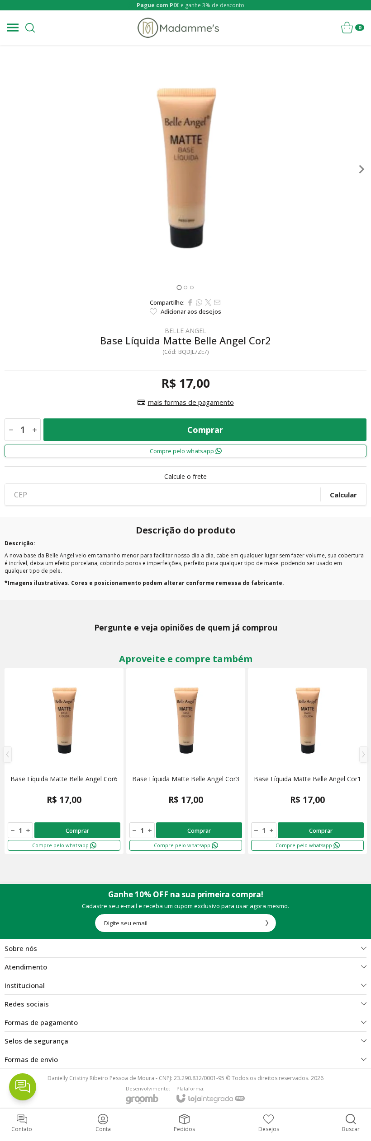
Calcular (343, 494)
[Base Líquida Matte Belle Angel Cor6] (64, 760)
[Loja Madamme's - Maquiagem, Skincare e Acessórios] (178, 27)
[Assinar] (267, 923)
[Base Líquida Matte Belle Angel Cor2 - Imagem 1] (185, 169)
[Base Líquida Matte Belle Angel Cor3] (186, 760)
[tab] (178, 287)
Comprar (205, 429)
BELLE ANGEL (185, 331)
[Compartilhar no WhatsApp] (199, 302)
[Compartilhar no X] (208, 302)
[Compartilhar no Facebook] (190, 302)
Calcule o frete (185, 476)
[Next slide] (361, 169)
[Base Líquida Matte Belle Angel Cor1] (307, 760)
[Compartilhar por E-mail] (217, 302)
